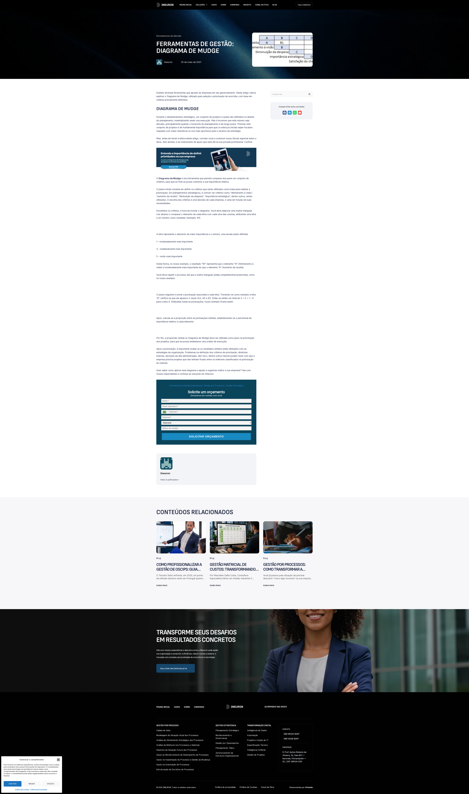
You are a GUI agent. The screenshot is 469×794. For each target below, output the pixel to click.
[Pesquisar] (309, 94)
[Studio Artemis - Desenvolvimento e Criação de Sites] (309, 787)
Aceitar (12, 784)
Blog (274, 5)
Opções (50, 784)
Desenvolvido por (296, 787)
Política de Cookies (22, 789)
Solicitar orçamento (206, 436)
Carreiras (234, 5)
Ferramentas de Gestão (168, 36)
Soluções (200, 5)
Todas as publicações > (169, 480)
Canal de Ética (262, 5)
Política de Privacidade (38, 789)
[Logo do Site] (164, 4)
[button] (58, 759)
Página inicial (186, 5)
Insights (247, 5)
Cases (214, 5)
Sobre (223, 5)
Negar (32, 784)
